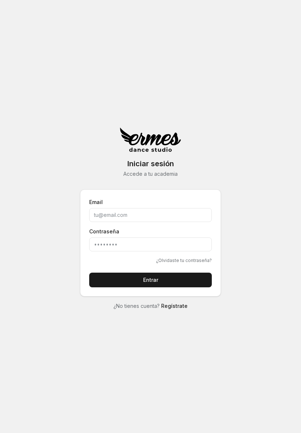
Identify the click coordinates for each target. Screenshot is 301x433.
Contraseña (104, 231)
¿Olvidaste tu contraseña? (184, 260)
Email (96, 202)
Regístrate (174, 306)
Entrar (150, 280)
